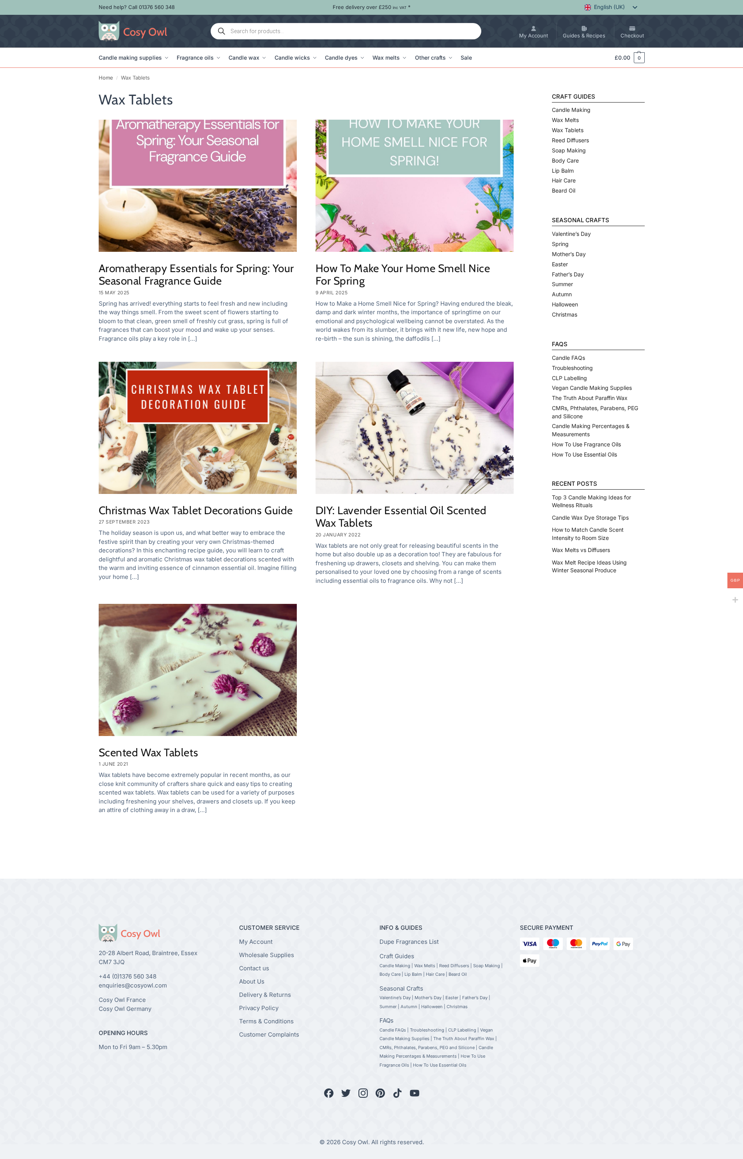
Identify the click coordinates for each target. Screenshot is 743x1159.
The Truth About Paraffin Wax (590, 398)
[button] (626, 57)
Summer (562, 284)
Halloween (565, 304)
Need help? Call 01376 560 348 (137, 7)
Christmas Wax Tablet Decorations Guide (196, 510)
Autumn (562, 294)
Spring (560, 244)
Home (106, 77)
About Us (251, 981)
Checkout (632, 35)
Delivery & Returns (265, 994)
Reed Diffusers (570, 140)
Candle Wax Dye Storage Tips (590, 517)
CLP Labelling (569, 378)
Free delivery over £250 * (372, 7)
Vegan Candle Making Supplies (592, 387)
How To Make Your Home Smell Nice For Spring (403, 274)
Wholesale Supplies (266, 954)
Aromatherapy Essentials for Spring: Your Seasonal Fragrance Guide (196, 274)
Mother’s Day (569, 254)
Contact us (254, 967)
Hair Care (564, 180)
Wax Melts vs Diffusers (581, 550)
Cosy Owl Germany (125, 1008)
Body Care (565, 160)
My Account (533, 35)
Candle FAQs (568, 357)
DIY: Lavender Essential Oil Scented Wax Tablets (401, 516)
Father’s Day (568, 274)
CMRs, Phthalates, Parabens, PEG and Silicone (427, 1047)
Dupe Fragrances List (409, 941)
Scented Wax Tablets (149, 752)
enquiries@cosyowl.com (133, 985)
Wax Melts (565, 120)
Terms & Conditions (266, 1021)
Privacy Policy (258, 1007)
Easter (560, 264)
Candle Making (571, 109)
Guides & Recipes (584, 35)
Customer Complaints (269, 1034)
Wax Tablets (567, 130)
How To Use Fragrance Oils (586, 444)
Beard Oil (563, 190)
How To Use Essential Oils (584, 454)
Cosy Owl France (122, 999)
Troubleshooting (572, 368)
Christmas (564, 314)
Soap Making (569, 150)
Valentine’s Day (571, 233)
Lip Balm (563, 170)
